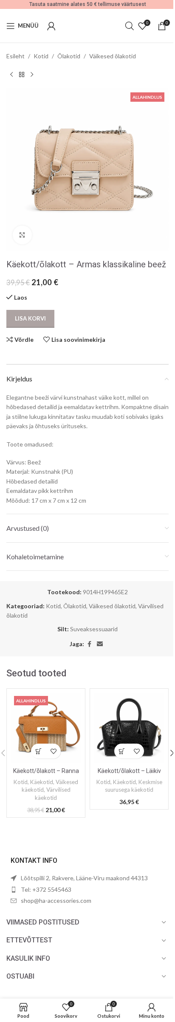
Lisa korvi (30, 318)
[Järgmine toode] (32, 74)
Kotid (41, 56)
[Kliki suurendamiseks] (22, 235)
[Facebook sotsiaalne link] (89, 644)
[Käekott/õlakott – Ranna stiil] (46, 728)
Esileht (15, 56)
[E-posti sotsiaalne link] (99, 644)
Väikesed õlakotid (112, 56)
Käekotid (41, 782)
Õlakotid (68, 56)
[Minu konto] (51, 25)
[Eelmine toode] (11, 74)
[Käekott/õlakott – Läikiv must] (129, 728)
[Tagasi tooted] (22, 74)
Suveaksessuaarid (94, 629)
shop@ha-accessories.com (56, 900)
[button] (38, 751)
